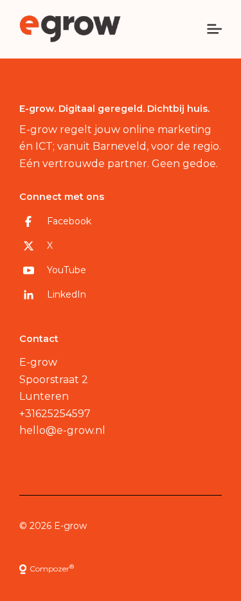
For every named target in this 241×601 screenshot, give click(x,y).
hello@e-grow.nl (62, 430)
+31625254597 (55, 414)
